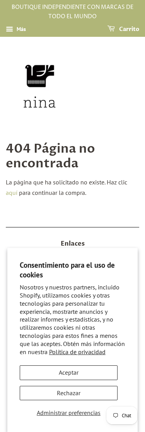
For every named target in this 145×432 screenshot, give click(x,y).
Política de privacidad (77, 352)
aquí (11, 192)
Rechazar (68, 393)
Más (20, 29)
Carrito (128, 29)
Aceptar (68, 372)
